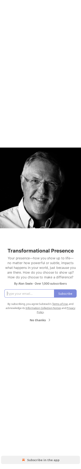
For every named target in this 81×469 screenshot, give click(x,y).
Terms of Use (60, 304)
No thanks (38, 320)
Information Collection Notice (43, 308)
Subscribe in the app (43, 460)
